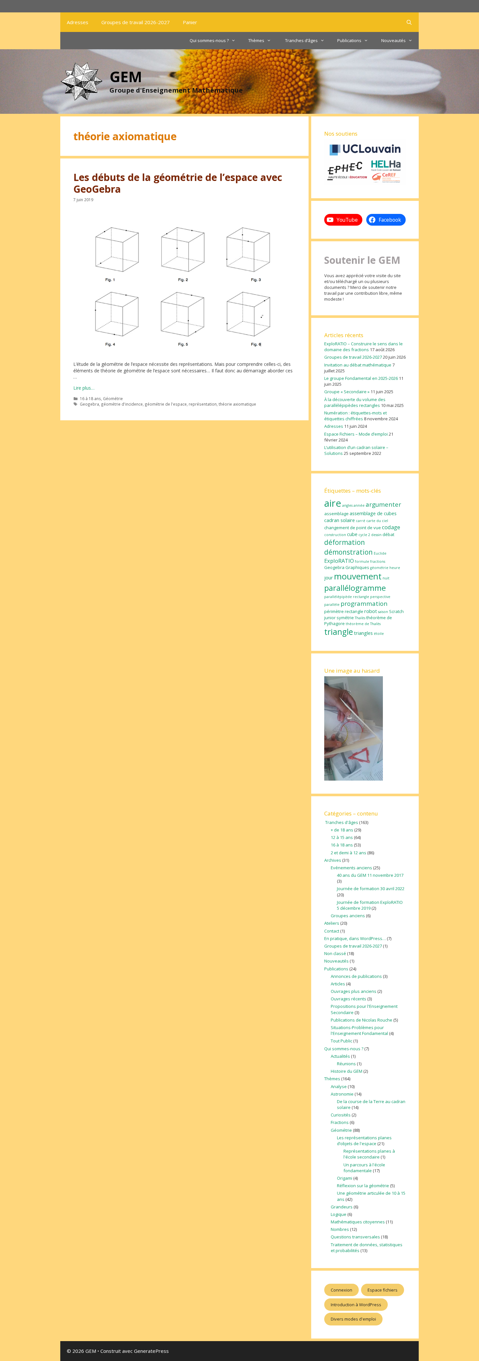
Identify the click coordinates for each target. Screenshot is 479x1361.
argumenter (383, 504)
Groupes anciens (348, 916)
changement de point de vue (352, 528)
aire (332, 503)
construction (335, 534)
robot (370, 611)
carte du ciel (377, 520)
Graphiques (357, 567)
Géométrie (113, 398)
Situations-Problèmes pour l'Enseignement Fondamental (359, 1030)
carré (360, 520)
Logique (338, 1214)
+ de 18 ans (342, 830)
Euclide (380, 553)
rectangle (354, 611)
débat (388, 534)
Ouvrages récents (348, 999)
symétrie (345, 618)
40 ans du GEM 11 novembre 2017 (370, 875)
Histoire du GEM (346, 1071)
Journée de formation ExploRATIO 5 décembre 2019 (370, 905)
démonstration (348, 552)
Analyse (339, 1086)
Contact (331, 931)
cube (352, 534)
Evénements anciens (351, 868)
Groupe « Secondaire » (347, 392)
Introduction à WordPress (356, 1305)
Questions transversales (355, 1237)
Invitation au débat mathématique (357, 365)
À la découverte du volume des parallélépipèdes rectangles (354, 402)
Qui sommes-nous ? (209, 40)
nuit (386, 578)
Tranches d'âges (341, 822)
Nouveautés (393, 40)
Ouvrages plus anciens (353, 991)
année (359, 505)
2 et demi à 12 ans (348, 853)
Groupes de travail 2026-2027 (135, 22)
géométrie (379, 567)
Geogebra (89, 404)
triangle (338, 631)
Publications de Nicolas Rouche (361, 1020)
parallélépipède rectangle (346, 596)
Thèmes (256, 40)
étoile (379, 633)
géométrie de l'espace (166, 404)
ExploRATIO (339, 560)
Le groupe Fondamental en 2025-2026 (361, 378)
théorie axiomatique (237, 404)
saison (383, 611)
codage (391, 527)
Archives (332, 860)
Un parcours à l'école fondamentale (364, 1168)
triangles (363, 633)
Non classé (335, 953)
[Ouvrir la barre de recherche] (409, 22)
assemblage (336, 513)
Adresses (77, 22)
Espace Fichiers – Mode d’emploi (356, 434)
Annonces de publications (356, 976)
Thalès (360, 618)
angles (347, 505)
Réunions (346, 1064)
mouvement (358, 576)
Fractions (340, 1122)
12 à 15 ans (342, 837)
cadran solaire (339, 520)
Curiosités (341, 1115)
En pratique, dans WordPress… (355, 938)
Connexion (341, 1290)
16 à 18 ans (90, 398)
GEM (125, 76)
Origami (344, 1178)
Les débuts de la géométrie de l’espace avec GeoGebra (177, 183)
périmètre (334, 611)
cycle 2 (364, 534)
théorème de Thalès (363, 623)
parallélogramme (355, 587)
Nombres (340, 1229)
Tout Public (341, 1041)
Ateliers (331, 923)
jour (328, 577)
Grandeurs (342, 1207)
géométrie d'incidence (122, 404)
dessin (376, 534)
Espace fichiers (383, 1290)
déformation (344, 542)
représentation (203, 404)
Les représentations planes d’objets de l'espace (364, 1140)
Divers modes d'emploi (353, 1319)
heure (394, 567)
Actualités (340, 1056)
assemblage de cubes (373, 513)
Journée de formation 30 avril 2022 (370, 888)
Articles (338, 984)
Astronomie (342, 1094)
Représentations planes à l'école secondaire (369, 1154)
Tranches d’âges (301, 40)
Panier (190, 22)
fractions (377, 561)
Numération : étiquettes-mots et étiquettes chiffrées (355, 416)
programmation (364, 603)
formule (362, 561)
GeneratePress (151, 1351)
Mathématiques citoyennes (358, 1222)
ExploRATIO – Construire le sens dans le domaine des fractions (363, 346)
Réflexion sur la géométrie (363, 1186)
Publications (349, 40)
